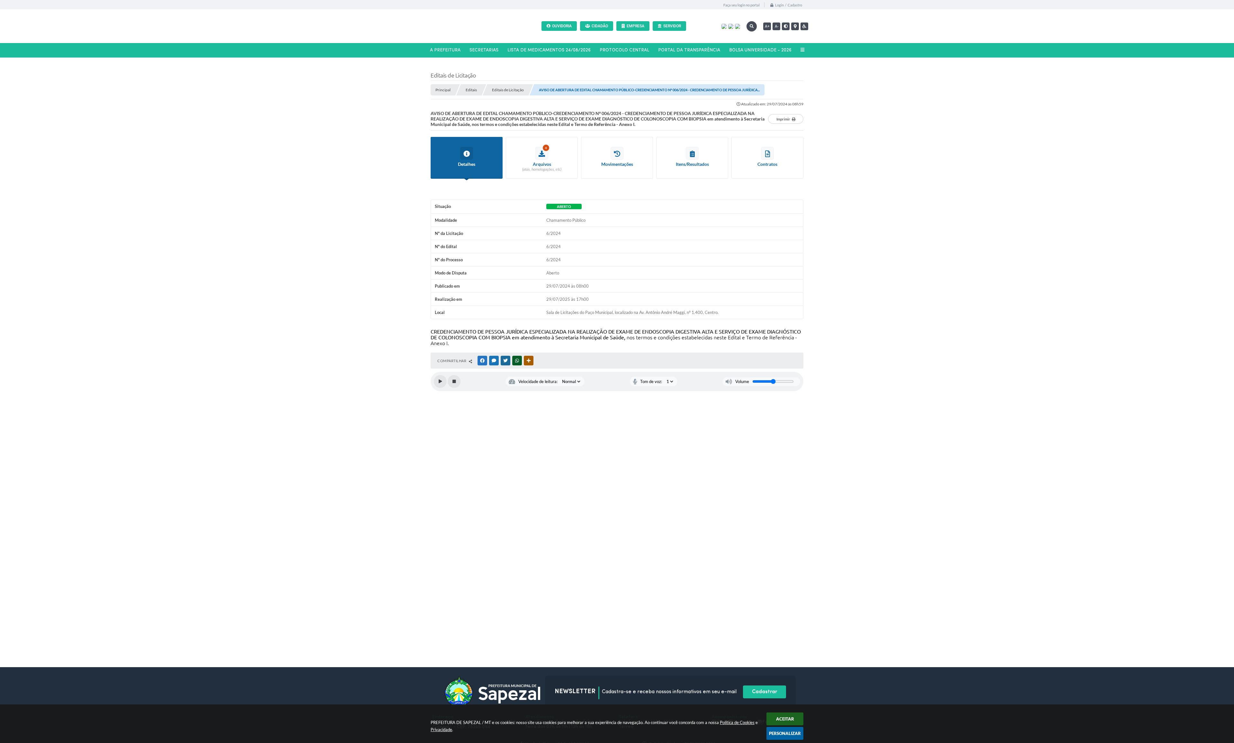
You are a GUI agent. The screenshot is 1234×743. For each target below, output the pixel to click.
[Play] (440, 381)
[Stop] (454, 381)
